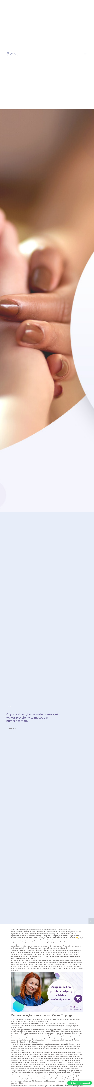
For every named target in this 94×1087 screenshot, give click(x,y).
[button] (79, 1083)
